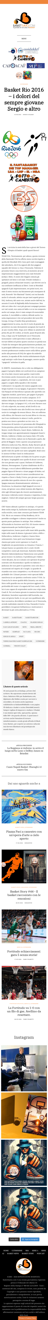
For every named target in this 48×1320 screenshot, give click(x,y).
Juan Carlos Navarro (11, 627)
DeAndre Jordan (36, 622)
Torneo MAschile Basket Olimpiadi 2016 (17, 641)
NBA (27, 1251)
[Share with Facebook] (19, 119)
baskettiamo (17, 617)
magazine (24, 887)
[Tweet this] (22, 119)
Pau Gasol (27, 632)
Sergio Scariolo (9, 636)
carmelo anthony (10, 622)
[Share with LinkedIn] (25, 119)
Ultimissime (24, 84)
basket (5, 617)
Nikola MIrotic (35, 627)
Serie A (35, 1251)
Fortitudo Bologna (17, 1003)
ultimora (6, 646)
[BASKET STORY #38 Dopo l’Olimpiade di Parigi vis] (24, 1115)
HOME (6, 1251)
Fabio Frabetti (28, 959)
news (25, 627)
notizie (6, 632)
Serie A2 (19, 947)
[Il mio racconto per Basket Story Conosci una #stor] (24, 1163)
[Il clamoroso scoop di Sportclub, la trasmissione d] (24, 1068)
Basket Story (16, 887)
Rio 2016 (37, 632)
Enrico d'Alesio (28, 114)
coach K (24, 622)
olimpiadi (16, 632)
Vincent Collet (19, 646)
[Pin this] (28, 119)
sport (21, 636)
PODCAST (41, 1253)
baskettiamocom (32, 617)
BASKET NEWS (13, 1253)
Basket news (19, 827)
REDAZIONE (28, 843)
